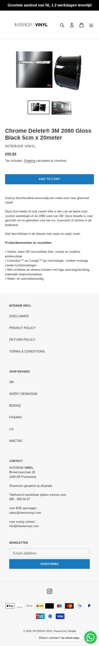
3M (11, 382)
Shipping (29, 160)
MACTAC (16, 441)
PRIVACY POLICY (22, 328)
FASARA (15, 417)
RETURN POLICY (22, 339)
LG (11, 429)
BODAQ (15, 405)
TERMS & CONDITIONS (27, 351)
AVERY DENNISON (23, 394)
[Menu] (91, 25)
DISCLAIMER (19, 316)
